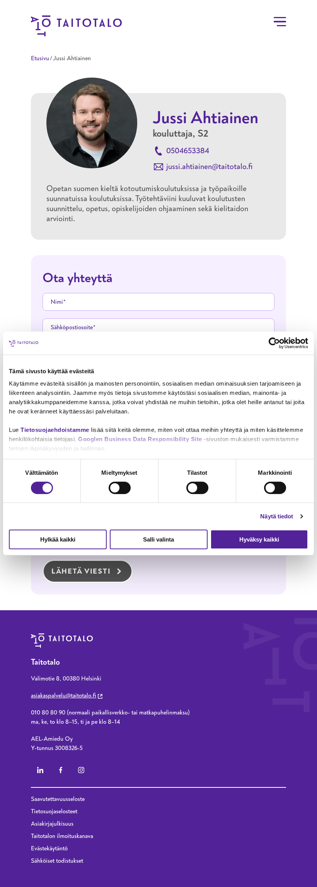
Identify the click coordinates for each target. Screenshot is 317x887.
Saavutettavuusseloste (58, 799)
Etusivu (40, 58)
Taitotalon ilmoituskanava (62, 836)
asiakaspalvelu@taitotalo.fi (63, 695)
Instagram (81, 770)
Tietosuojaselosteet (54, 811)
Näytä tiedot (276, 516)
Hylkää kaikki (57, 539)
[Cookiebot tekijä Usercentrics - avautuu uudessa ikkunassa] (274, 343)
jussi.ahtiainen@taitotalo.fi (209, 166)
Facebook (60, 770)
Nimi (57, 302)
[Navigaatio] (280, 21)
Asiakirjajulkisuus (52, 824)
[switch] (120, 488)
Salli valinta (158, 539)
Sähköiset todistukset (57, 861)
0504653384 (187, 151)
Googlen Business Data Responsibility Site (140, 438)
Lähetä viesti (81, 571)
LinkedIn (40, 770)
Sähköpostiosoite (72, 327)
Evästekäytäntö (49, 848)
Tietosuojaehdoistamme (54, 429)
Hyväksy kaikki (259, 539)
